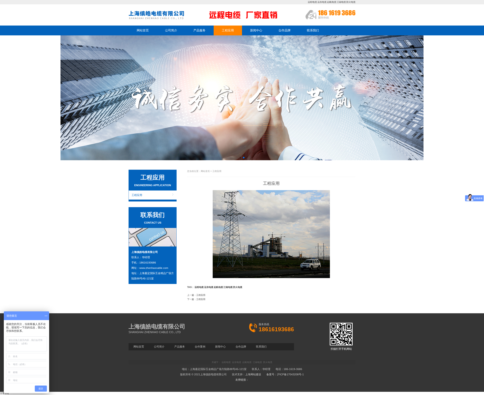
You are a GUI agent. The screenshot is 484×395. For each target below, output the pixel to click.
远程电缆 (312, 2)
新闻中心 (256, 30)
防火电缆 (350, 2)
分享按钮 (4, 393)
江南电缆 (341, 2)
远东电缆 (322, 2)
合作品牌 (284, 30)
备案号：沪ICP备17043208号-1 (285, 374)
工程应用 (228, 30)
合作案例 (200, 346)
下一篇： (196, 299)
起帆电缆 (331, 2)
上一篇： (196, 295)
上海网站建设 (253, 374)
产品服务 (199, 30)
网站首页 (143, 30)
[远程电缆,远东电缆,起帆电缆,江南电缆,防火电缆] (157, 19)
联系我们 (313, 30)
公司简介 (171, 30)
